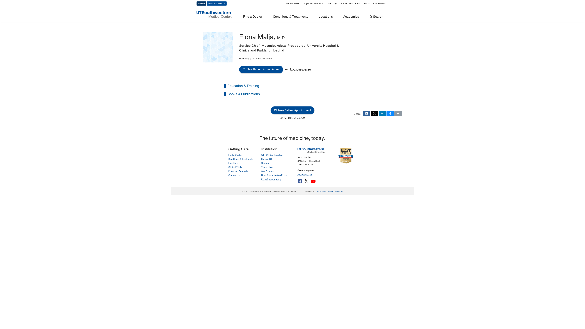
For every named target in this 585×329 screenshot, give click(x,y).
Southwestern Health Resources (329, 191)
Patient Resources (350, 3)
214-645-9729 (302, 69)
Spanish (201, 3)
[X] (306, 182)
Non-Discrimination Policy (274, 175)
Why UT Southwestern (375, 3)
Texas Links (267, 167)
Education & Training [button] (243, 86)
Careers (265, 163)
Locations (326, 17)
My (294, 3)
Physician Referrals (313, 3)
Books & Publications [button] (243, 94)
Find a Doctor (252, 17)
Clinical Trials (235, 167)
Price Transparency (271, 179)
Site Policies (267, 171)
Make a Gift (267, 159)
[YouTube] (313, 182)
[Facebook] (300, 182)
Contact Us (233, 175)
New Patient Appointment (263, 69)
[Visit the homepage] (214, 14)
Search (378, 17)
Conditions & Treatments (290, 17)
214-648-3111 (305, 174)
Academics (351, 17)
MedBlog (332, 3)
